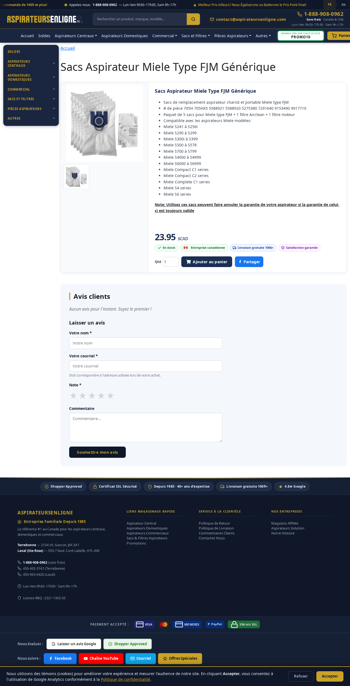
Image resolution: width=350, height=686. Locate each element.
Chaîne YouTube (104, 658)
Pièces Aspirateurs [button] (231, 35)
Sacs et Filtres (21, 99)
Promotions (136, 543)
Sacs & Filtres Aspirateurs (147, 538)
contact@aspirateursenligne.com (251, 19)
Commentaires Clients (217, 533)
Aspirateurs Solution (287, 528)
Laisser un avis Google (76, 643)
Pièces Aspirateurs (24, 109)
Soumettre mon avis (97, 452)
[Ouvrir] (54, 63)
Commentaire (81, 408)
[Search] (193, 19)
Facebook (63, 658)
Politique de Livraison (216, 528)
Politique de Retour (214, 523)
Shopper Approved (66, 486)
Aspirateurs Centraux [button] (74, 35)
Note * (75, 384)
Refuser (301, 676)
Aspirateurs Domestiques (124, 35)
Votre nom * (80, 332)
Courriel (143, 658)
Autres (14, 118)
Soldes (44, 35)
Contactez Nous (212, 538)
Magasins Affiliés (284, 523)
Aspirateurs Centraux (19, 63)
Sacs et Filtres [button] (194, 35)
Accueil (27, 35)
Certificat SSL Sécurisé (118, 486)
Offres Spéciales (183, 658)
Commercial (19, 89)
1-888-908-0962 (323, 14)
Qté (158, 261)
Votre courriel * (83, 355)
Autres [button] (262, 35)
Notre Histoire (282, 533)
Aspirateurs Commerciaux (148, 533)
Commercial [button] (163, 35)
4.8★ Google (295, 486)
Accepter (330, 676)
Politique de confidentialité (125, 679)
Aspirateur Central (141, 523)
